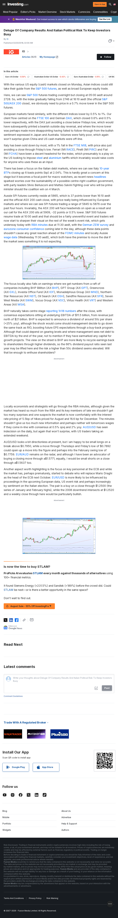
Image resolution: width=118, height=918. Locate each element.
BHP (55, 287)
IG (23, 51)
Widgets (6, 830)
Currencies (84, 12)
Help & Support (69, 823)
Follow (107, 57)
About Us (66, 811)
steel (40, 157)
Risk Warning (52, 898)
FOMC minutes (74, 233)
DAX (69, 118)
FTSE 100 (43, 118)
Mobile (5, 817)
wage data (10, 237)
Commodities (100, 12)
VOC (61, 300)
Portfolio (6, 823)
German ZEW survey (95, 224)
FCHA (13, 153)
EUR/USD (58, 477)
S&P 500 (32, 95)
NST (32, 296)
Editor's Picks (28, 12)
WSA (21, 304)
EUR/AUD (22, 454)
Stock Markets (67, 12)
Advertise (66, 817)
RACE (70, 149)
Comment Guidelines (13, 696)
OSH (60, 296)
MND (94, 292)
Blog (4, 811)
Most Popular (10, 12)
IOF (51, 292)
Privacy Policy (35, 898)
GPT (84, 287)
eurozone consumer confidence (24, 229)
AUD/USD (89, 427)
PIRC (92, 149)
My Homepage (47, 57)
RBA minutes (39, 224)
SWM (29, 300)
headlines (100, 176)
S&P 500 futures (46, 88)
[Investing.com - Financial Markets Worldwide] (18, 4)
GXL (12, 292)
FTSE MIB (79, 145)
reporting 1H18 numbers (60, 311)
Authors (65, 830)
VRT (92, 300)
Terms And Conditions (14, 898)
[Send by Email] (32, 620)
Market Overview (47, 12)
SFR (99, 296)
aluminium (55, 157)
